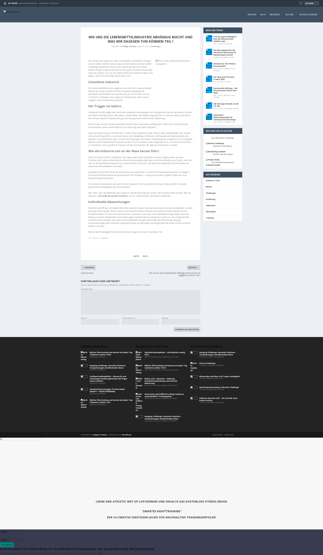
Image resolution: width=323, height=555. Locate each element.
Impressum (229, 434)
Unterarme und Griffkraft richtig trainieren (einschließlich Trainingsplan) (164, 395)
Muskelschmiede (308, 15)
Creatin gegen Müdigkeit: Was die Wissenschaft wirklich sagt (225, 38)
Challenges (211, 193)
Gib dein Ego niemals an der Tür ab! (226, 105)
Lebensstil (210, 205)
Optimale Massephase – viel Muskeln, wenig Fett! (39, 3)
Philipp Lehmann (130, 46)
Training (216, 70)
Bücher (289, 15)
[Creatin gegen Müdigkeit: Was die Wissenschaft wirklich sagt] (209, 38)
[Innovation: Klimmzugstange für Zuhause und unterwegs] (209, 117)
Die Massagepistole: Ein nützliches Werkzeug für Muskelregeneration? (224, 52)
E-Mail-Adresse (129, 318)
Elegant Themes (100, 435)
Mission (252, 15)
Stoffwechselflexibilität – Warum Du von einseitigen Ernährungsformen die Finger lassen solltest (108, 378)
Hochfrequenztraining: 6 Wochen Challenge (219, 387)
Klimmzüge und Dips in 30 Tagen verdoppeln (219, 376)
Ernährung (155, 46)
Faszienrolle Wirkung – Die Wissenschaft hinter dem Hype (225, 90)
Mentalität (228, 108)
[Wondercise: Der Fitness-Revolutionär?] (209, 65)
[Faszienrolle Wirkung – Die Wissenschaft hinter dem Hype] (209, 90)
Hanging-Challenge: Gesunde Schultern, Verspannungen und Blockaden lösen (108, 366)
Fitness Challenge (207, 363)
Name (84, 318)
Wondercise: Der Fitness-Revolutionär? (224, 64)
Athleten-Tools (229, 57)
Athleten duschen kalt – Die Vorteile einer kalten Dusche (218, 399)
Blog (263, 15)
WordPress (126, 435)
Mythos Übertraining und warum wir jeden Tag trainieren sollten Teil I (111, 401)
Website (165, 318)
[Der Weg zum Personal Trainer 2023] (209, 78)
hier (100, 553)
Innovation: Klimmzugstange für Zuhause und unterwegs (224, 117)
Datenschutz (217, 434)
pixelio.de (104, 238)
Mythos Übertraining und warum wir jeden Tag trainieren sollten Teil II (111, 353)
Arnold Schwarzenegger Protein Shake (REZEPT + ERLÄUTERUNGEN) (107, 390)
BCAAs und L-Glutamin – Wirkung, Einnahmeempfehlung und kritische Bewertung (161, 380)
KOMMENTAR (86, 289)
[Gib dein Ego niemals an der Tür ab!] (209, 105)
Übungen (275, 15)
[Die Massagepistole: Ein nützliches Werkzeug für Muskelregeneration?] (209, 52)
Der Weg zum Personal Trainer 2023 (223, 78)
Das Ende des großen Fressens (113, 195)
